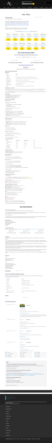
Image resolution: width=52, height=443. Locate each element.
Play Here (8, 39)
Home (15, 438)
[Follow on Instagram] (11, 441)
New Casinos (34, 438)
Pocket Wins (8, 418)
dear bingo (38, 353)
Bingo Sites (18, 7)
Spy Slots (20, 24)
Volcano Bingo (11, 23)
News (25, 438)
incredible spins (11, 353)
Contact (18, 438)
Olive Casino (24, 24)
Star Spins (7, 411)
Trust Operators (41, 7)
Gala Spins (7, 413)
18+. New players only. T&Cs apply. (8, 36)
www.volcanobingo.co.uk (25, 333)
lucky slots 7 (38, 356)
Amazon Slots (18, 25)
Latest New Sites (36, 7)
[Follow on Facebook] (6, 441)
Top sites (8, 7)
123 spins (23, 356)
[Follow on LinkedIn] (13, 441)
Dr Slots (7, 428)
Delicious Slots (16, 24)
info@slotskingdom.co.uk (25, 349)
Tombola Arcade (8, 416)
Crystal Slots (26, 22)
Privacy (23, 438)
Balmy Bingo (12, 24)
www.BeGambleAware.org (9, 402)
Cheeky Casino (23, 25)
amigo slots (38, 352)
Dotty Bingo (8, 425)
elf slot (23, 355)
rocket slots (38, 355)
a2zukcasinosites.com (9, 438)
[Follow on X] (8, 441)
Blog (39, 438)
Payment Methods (29, 7)
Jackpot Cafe (8, 435)
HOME (4, 7)
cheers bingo (9, 356)
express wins (36, 374)
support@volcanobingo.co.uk (26, 337)
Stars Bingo (26, 23)
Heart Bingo (8, 406)
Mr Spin (7, 420)
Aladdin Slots (21, 23)
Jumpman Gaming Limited (26, 31)
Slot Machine (7, 23)
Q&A (37, 438)
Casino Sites (13, 7)
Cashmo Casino (8, 430)
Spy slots (28, 374)
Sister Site (46, 7)
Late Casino (9, 25)
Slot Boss (7, 423)
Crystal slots (32, 373)
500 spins (23, 353)
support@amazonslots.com (25, 313)
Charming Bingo (16, 23)
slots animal (28, 373)
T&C (20, 438)
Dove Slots (7, 432)
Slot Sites (24, 7)
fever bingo (8, 355)
